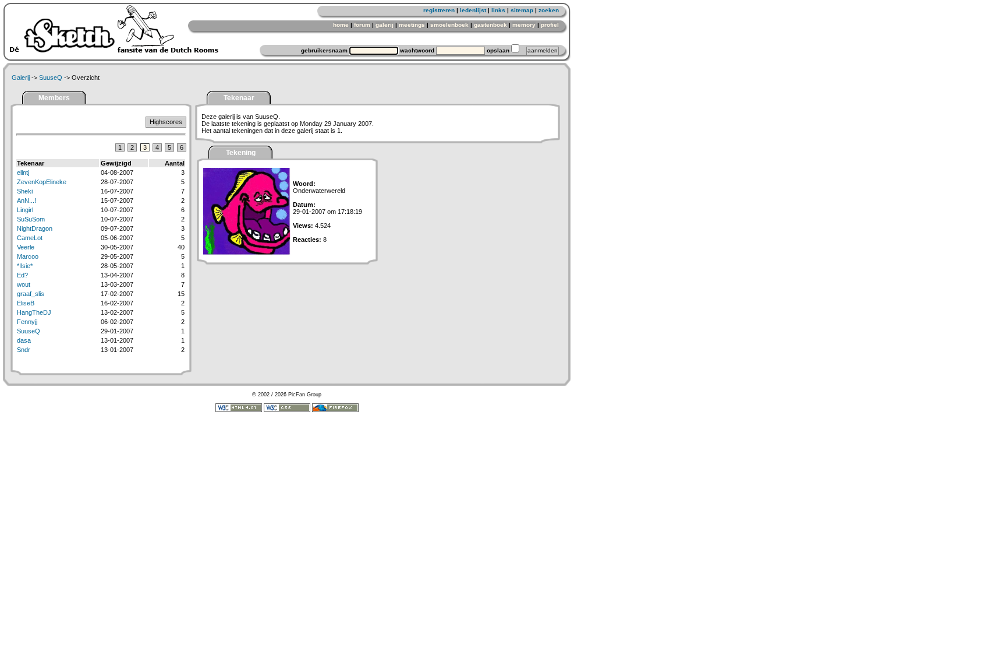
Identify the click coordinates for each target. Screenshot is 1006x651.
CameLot (29, 237)
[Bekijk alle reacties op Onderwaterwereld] (247, 252)
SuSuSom (31, 219)
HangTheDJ (34, 312)
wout (23, 284)
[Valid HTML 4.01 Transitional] (238, 410)
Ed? (22, 275)
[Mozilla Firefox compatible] (335, 410)
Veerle (25, 247)
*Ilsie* (25, 265)
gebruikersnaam (324, 50)
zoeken (549, 10)
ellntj (23, 172)
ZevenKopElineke (41, 181)
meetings (412, 25)
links (498, 10)
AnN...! (26, 200)
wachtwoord (417, 50)
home (341, 25)
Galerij (21, 77)
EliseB (25, 303)
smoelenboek (449, 25)
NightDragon (34, 228)
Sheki (25, 191)
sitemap (522, 10)
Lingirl (25, 209)
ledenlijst (473, 10)
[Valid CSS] (287, 410)
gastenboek (490, 25)
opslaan (498, 50)
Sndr (23, 349)
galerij (385, 25)
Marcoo (27, 256)
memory (524, 25)
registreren (439, 10)
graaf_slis (30, 293)
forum (362, 25)
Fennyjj (27, 321)
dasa (24, 340)
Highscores (166, 121)
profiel (550, 25)
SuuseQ (50, 77)
